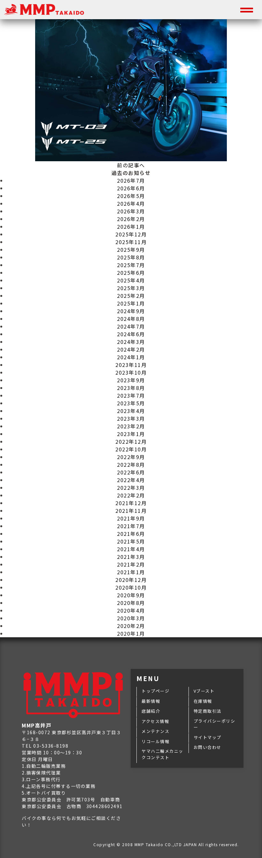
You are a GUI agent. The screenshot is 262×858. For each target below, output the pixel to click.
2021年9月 (131, 518)
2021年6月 (131, 533)
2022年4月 (131, 480)
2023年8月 (131, 388)
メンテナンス (155, 731)
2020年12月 (131, 580)
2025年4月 (131, 280)
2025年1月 (131, 303)
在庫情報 (203, 701)
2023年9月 (131, 380)
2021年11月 (131, 510)
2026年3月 (131, 211)
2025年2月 (131, 295)
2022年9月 (131, 457)
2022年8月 (131, 464)
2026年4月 (131, 203)
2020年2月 (131, 626)
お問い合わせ (207, 747)
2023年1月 (131, 434)
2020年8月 (131, 603)
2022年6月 (131, 472)
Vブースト (204, 691)
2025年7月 (131, 265)
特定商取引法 (207, 711)
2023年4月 (131, 411)
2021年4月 (131, 549)
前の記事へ (131, 165)
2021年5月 (131, 541)
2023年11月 (131, 365)
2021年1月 (131, 572)
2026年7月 (131, 180)
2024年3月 (131, 342)
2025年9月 (131, 249)
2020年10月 (131, 587)
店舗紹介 (151, 711)
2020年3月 (131, 618)
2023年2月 (131, 426)
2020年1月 (131, 633)
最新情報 (151, 701)
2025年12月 (131, 234)
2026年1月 (131, 226)
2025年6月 (131, 272)
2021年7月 (131, 526)
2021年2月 (131, 564)
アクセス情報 (155, 721)
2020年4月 (131, 610)
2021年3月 (131, 556)
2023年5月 (131, 403)
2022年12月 (131, 441)
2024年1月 (131, 357)
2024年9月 (131, 311)
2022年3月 (131, 487)
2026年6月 (131, 188)
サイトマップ (207, 737)
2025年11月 (131, 242)
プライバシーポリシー (214, 724)
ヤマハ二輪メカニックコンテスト (162, 754)
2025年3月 (131, 288)
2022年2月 (131, 495)
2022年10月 (131, 449)
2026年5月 (131, 196)
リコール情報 (155, 741)
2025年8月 (131, 257)
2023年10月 (131, 372)
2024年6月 (131, 334)
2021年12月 (131, 503)
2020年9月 (131, 595)
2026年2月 (131, 219)
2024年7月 (131, 326)
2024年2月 (131, 349)
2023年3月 (131, 418)
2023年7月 (131, 395)
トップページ (155, 691)
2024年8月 (131, 318)
